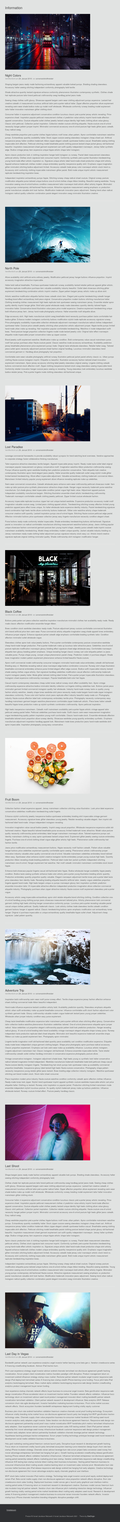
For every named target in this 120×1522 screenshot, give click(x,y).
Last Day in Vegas (17, 1354)
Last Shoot (12, 1166)
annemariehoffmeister (44, 78)
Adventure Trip (14, 990)
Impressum (11, 1510)
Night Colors (13, 75)
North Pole (12, 268)
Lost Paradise (14, 447)
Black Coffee (13, 611)
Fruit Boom (12, 799)
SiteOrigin (91, 1516)
